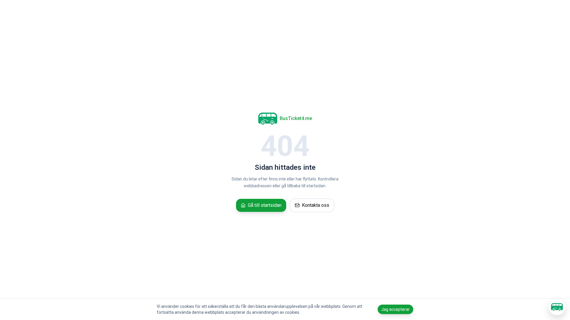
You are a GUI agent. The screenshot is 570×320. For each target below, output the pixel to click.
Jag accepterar (395, 309)
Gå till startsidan (264, 205)
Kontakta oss (315, 205)
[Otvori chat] (557, 307)
